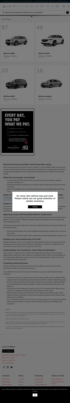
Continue (35, 207)
